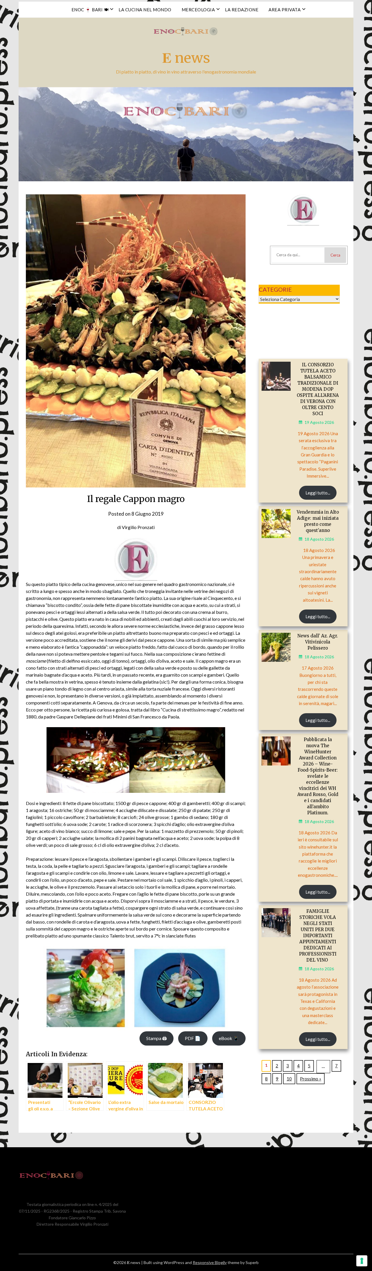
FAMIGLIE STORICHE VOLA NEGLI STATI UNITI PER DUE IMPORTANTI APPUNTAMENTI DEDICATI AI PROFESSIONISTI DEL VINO (318, 935)
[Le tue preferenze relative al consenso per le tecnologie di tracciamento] (361, 1260)
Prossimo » (310, 1078)
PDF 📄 (193, 1038)
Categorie (275, 289)
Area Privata (285, 9)
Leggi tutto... (317, 492)
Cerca (335, 255)
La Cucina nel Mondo (145, 9)
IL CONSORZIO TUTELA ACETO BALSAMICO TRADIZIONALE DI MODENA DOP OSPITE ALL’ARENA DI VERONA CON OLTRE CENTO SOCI (318, 389)
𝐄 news (186, 58)
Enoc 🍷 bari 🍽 (90, 9)
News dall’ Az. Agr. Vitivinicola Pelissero (317, 642)
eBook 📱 (229, 1038)
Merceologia (198, 9)
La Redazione (241, 9)
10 (289, 1078)
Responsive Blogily (210, 1262)
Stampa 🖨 (156, 1038)
